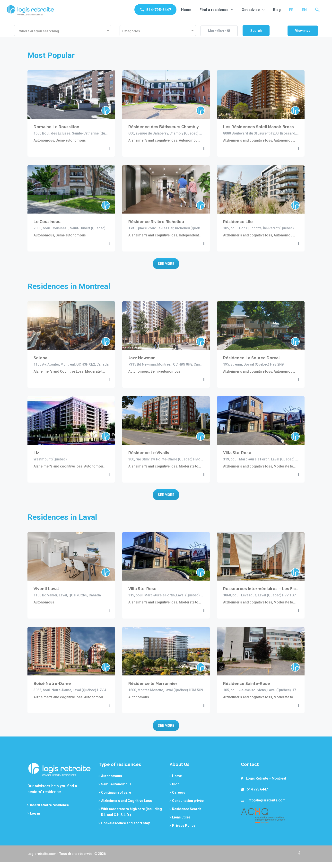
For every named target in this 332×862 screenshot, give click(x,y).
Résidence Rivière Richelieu (156, 221)
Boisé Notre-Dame (52, 683)
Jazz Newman (142, 358)
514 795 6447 (257, 789)
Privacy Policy (183, 825)
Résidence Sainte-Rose (246, 683)
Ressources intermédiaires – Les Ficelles (260, 588)
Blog (277, 10)
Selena (40, 358)
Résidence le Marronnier (152, 683)
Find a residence (214, 10)
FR (291, 10)
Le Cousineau (47, 221)
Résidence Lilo (238, 221)
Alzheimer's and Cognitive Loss (126, 801)
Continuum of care (116, 792)
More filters (217, 31)
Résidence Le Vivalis (148, 452)
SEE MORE (166, 264)
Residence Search (186, 809)
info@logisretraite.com (266, 800)
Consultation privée (188, 801)
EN (304, 10)
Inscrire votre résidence (49, 805)
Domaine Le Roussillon (56, 127)
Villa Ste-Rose (237, 452)
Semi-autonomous (116, 784)
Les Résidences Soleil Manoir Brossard (260, 127)
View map (302, 31)
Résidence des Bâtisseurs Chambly (163, 127)
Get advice (251, 10)
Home (186, 10)
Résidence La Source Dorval (251, 358)
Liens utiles (181, 817)
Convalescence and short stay (125, 823)
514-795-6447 (158, 10)
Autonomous (111, 776)
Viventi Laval (46, 588)
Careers (178, 792)
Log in (35, 813)
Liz (36, 452)
